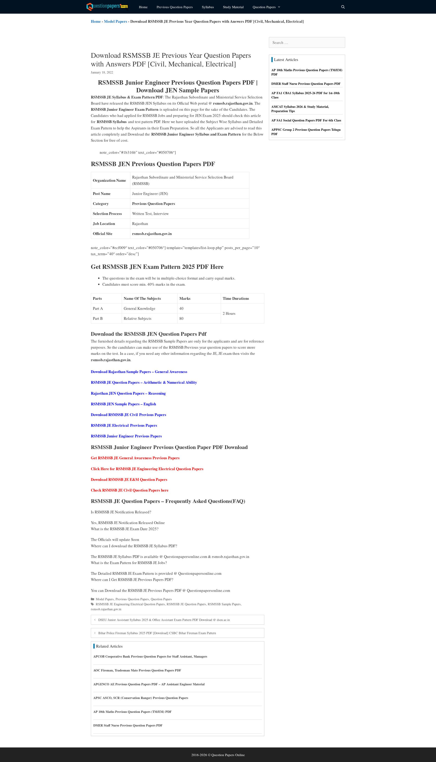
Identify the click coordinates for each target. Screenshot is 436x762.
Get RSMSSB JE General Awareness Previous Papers (135, 458)
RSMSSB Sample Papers (224, 604)
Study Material (233, 7)
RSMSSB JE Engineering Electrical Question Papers (130, 604)
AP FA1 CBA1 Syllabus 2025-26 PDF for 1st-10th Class (305, 95)
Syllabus (208, 7)
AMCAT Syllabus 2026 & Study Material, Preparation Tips (300, 109)
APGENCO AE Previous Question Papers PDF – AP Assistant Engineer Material (149, 684)
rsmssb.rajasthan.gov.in (106, 609)
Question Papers (264, 7)
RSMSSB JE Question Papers (186, 604)
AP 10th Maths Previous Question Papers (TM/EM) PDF (132, 711)
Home (143, 7)
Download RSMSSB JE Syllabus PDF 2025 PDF (216, 152)
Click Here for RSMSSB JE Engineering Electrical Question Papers (147, 469)
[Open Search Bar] (343, 7)
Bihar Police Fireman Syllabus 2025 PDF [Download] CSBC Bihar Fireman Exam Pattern (157, 633)
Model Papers (115, 21)
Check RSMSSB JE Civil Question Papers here (129, 490)
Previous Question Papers (175, 7)
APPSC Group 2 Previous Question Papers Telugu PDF (306, 131)
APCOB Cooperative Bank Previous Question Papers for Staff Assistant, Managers (150, 656)
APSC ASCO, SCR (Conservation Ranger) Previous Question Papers (140, 697)
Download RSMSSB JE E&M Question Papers (129, 479)
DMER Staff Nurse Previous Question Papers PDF (128, 725)
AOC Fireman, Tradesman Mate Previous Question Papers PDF (137, 670)
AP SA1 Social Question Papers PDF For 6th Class (306, 120)
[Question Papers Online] (109, 7)
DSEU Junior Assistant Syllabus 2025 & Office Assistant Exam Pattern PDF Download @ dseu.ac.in (164, 620)
